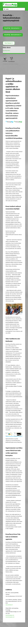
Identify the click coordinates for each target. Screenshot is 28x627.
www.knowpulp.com (10, 617)
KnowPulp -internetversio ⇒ (12, 28)
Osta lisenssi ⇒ (8, 43)
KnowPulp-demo (6, 50)
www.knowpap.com (10, 615)
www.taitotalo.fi (9, 604)
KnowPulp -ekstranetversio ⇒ (12, 34)
